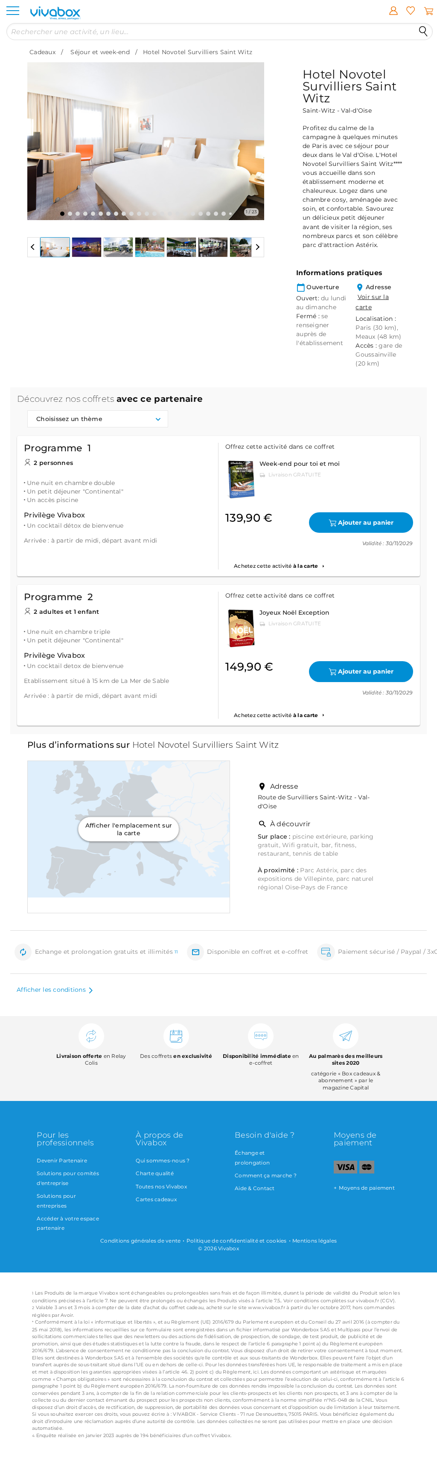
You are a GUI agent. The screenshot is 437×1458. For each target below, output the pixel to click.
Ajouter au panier (365, 522)
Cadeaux (42, 52)
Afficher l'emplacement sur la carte (128, 828)
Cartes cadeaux (156, 1199)
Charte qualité (155, 1173)
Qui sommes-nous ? (162, 1160)
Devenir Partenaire (62, 1160)
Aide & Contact (255, 1188)
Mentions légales (314, 1240)
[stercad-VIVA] (366, 1171)
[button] (38, 134)
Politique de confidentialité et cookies (236, 1240)
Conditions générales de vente (140, 1240)
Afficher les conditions (51, 989)
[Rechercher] (423, 31)
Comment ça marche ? (266, 1175)
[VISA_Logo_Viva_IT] (345, 1171)
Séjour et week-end (100, 52)
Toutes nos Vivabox (161, 1186)
